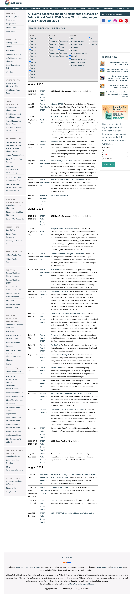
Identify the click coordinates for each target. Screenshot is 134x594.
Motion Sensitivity (13, 435)
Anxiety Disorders (13, 342)
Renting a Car (13, 184)
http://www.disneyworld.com (81, 584)
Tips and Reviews (14, 252)
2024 (33, 50)
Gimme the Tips (109, 164)
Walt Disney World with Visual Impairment (13, 411)
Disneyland (35, 9)
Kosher (9, 364)
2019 (33, 65)
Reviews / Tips (93, 9)
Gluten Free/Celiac (13, 356)
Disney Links (11, 488)
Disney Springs (77, 41)
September (54, 53)
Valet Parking (11, 173)
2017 (33, 71)
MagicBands (11, 24)
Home (7, 9)
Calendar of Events (13, 54)
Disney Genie (11, 28)
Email (104, 155)
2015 (33, 77)
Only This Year (44, 28)
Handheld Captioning (14, 392)
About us (19, 567)
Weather (9, 72)
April (62, 44)
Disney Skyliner (12, 151)
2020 (33, 62)
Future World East (79, 59)
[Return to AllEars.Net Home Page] (19, 5)
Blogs (81, 9)
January (53, 41)
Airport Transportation (15, 155)
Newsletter (108, 9)
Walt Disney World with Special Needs (13, 318)
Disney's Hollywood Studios (79, 51)
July (52, 50)
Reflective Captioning (14, 396)
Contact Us (67, 558)
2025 (33, 47)
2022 (33, 56)
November (54, 56)
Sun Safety (10, 230)
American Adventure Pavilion (44, 477)
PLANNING (10, 14)
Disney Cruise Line (50, 9)
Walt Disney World (19, 9)
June (62, 47)
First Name (106, 147)
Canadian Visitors (13, 456)
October (63, 53)
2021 (33, 59)
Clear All (32, 28)
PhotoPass (10, 31)
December (64, 56)
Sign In (121, 9)
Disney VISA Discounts (15, 219)
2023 (33, 53)
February (64, 41)
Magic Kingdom (78, 62)
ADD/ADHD (10, 331)
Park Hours (10, 50)
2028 (33, 38)
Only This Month (59, 28)
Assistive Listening (13, 388)
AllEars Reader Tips (13, 255)
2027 (33, 41)
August (63, 50)
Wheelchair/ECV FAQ (14, 431)
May (52, 47)
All (51, 38)
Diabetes (9, 360)
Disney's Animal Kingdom (78, 45)
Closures (94, 41)
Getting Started (12, 43)
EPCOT (74, 56)
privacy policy (101, 567)
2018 (33, 68)
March (53, 44)
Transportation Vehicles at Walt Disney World (14, 145)
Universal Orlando (68, 9)
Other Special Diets (13, 372)
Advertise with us (33, 567)
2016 (33, 74)
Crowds (9, 47)
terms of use (116, 567)
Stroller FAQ (10, 300)
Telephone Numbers (14, 492)
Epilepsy (9, 346)
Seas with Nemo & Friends (44, 198)
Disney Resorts (77, 65)
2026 (33, 44)
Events (94, 44)
